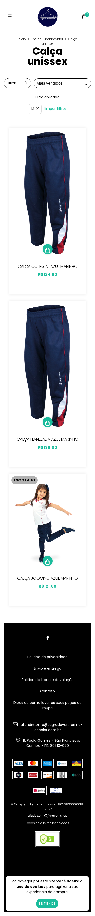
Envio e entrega (47, 668)
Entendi (47, 903)
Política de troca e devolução (48, 679)
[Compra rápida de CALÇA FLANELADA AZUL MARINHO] (48, 422)
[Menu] (11, 16)
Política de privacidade (47, 656)
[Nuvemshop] (48, 816)
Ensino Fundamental (47, 39)
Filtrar (11, 83)
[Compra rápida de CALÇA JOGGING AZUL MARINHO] (48, 561)
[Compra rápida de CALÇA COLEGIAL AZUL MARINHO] (48, 249)
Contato (47, 691)
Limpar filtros (55, 108)
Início (22, 39)
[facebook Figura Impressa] (47, 638)
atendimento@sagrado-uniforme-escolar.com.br (52, 727)
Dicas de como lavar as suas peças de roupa (47, 705)
